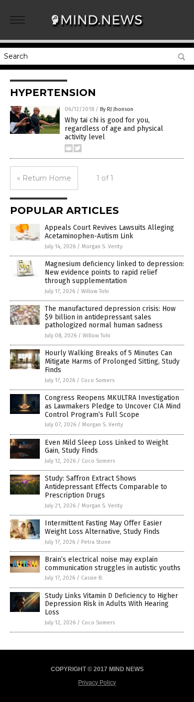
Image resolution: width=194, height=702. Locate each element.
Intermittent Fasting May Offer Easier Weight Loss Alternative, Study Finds (103, 527)
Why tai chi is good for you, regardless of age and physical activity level (114, 128)
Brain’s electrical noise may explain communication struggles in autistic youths (113, 563)
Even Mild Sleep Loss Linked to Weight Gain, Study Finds (106, 446)
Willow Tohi (95, 291)
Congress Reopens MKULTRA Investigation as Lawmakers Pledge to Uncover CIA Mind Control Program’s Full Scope (113, 406)
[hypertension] (97, 29)
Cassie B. (92, 578)
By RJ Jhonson (116, 109)
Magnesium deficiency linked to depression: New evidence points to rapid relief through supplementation (114, 272)
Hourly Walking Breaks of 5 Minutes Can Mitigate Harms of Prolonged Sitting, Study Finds (112, 361)
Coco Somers (97, 380)
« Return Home (44, 178)
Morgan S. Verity (102, 246)
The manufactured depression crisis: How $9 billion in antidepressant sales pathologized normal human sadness (110, 317)
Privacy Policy (97, 682)
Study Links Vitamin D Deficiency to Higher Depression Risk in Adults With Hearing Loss (111, 604)
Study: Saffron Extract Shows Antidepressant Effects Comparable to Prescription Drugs (106, 487)
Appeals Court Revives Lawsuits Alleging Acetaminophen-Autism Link (109, 231)
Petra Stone (96, 542)
